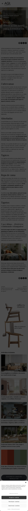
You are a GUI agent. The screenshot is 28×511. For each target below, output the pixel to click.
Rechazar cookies (14, 501)
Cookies (9, 509)
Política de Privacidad (15, 509)
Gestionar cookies (14, 505)
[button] (26, 482)
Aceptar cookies (14, 497)
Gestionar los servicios (13, 493)
